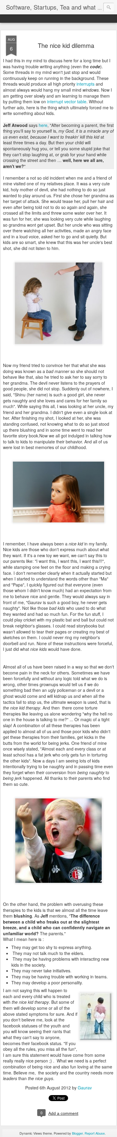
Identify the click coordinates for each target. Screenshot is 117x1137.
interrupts (86, 84)
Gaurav (85, 1088)
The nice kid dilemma (66, 45)
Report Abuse (95, 1133)
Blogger (77, 1133)
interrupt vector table (66, 101)
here (43, 125)
